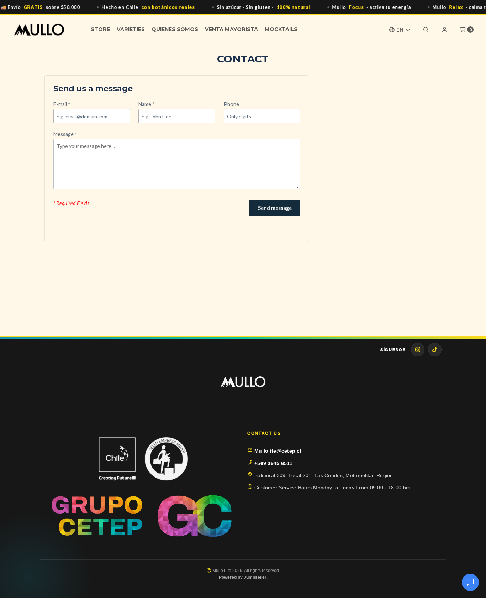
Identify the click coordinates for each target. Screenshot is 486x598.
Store (100, 29)
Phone (231, 104)
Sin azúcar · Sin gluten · (264, 7)
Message (64, 134)
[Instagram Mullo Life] (417, 349)
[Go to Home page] (38, 29)
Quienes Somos (175, 29)
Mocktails (281, 29)
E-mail (61, 104)
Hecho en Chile (148, 7)
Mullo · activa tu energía (371, 7)
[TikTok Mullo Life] (435, 349)
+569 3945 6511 (273, 463)
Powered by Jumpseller (242, 577)
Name (146, 104)
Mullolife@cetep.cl (277, 451)
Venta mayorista (231, 29)
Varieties (131, 29)
